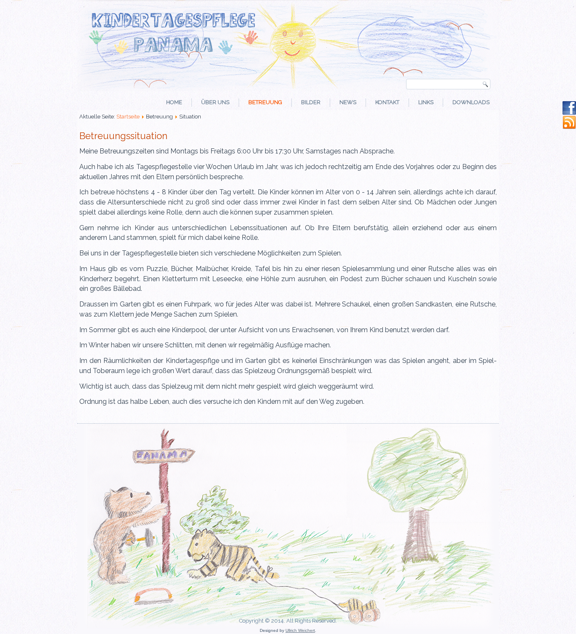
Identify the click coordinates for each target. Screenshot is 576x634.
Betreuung (265, 102)
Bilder (310, 102)
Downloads (471, 102)
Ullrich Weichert (300, 630)
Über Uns (215, 102)
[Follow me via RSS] (569, 127)
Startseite (128, 116)
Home (174, 102)
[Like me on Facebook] (569, 113)
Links (425, 102)
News (347, 102)
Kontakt (387, 102)
